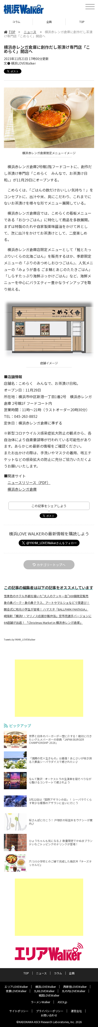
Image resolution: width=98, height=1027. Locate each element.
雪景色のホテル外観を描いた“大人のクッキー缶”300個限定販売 (46, 596)
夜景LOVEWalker (16, 991)
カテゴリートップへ (51, 564)
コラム (58, 973)
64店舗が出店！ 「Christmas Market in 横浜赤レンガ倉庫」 (43, 622)
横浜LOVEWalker (45, 987)
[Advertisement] (49, 688)
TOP (49, 22)
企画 (16, 22)
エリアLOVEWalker (16, 987)
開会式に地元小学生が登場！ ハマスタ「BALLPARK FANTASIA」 (46, 609)
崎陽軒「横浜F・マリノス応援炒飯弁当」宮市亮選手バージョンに (47, 616)
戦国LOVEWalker (49, 995)
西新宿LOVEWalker (75, 987)
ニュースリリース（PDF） (29, 482)
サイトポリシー (18, 1011)
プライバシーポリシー (49, 1011)
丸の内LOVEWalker (73, 991)
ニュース (30, 32)
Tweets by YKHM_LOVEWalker (19, 639)
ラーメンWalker (40, 1002)
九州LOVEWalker (44, 991)
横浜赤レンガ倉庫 (22, 489)
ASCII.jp (62, 1002)
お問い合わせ (49, 1015)
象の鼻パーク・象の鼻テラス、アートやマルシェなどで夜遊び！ (47, 602)
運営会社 (76, 1011)
